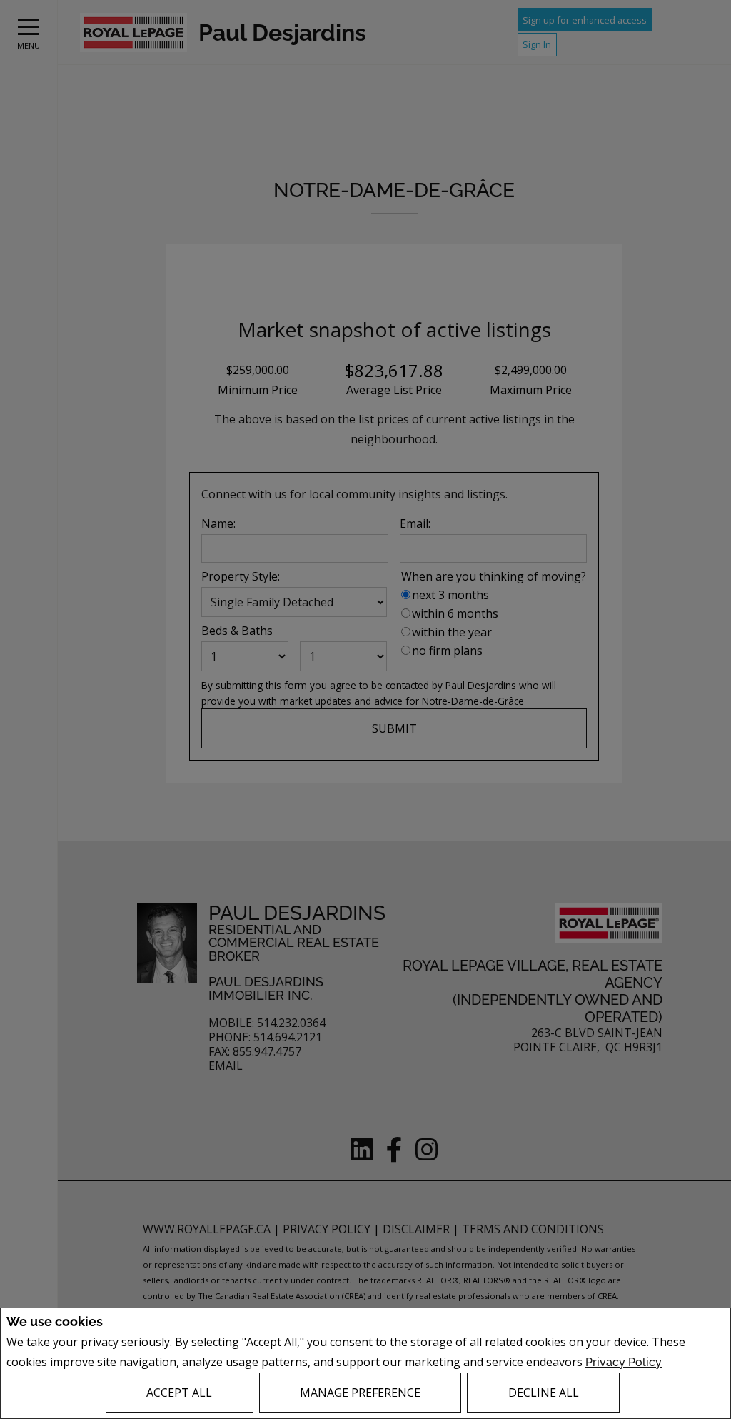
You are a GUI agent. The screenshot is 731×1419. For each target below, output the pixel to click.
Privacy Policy (623, 1362)
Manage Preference (360, 1392)
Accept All (179, 1392)
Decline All (543, 1392)
